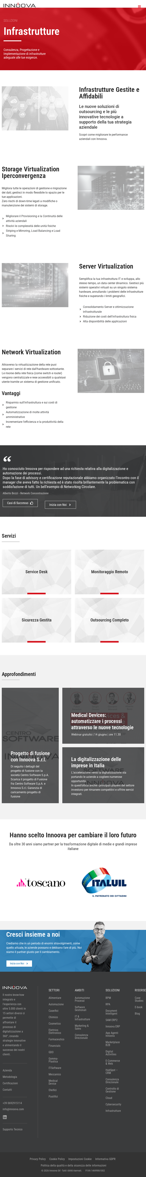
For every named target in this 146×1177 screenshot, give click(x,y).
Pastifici (53, 1096)
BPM (108, 998)
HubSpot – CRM (112, 1071)
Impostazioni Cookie (80, 1159)
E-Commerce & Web (113, 1062)
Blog (137, 1013)
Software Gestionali (80, 1008)
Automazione (55, 1004)
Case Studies (139, 999)
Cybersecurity (113, 1104)
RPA (108, 1004)
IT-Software (55, 1068)
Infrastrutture (113, 1110)
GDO (51, 1052)
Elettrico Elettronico (55, 1031)
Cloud (109, 1098)
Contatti (7, 1089)
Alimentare (55, 998)
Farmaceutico (55, 1039)
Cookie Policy (57, 1159)
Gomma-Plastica (53, 1060)
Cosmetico (55, 1023)
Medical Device (53, 1082)
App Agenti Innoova (112, 1034)
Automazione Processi (82, 999)
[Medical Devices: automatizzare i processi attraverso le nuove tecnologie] (103, 716)
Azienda (7, 1070)
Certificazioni (10, 1083)
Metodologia (10, 1077)
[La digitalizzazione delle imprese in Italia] (103, 775)
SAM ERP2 (112, 1020)
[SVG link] (20, 5)
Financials (54, 1045)
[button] (139, 7)
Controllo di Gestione (112, 1090)
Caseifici (53, 1010)
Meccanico (55, 1074)
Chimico (53, 1017)
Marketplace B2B (113, 1043)
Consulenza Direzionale (81, 1036)
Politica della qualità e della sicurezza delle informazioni (73, 1165)
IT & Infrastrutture (82, 1018)
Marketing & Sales (82, 1027)
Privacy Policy (38, 1159)
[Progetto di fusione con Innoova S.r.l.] (30, 745)
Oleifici (53, 1090)
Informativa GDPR (105, 1159)
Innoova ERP (113, 1026)
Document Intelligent (111, 1012)
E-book (138, 1007)
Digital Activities (111, 1053)
